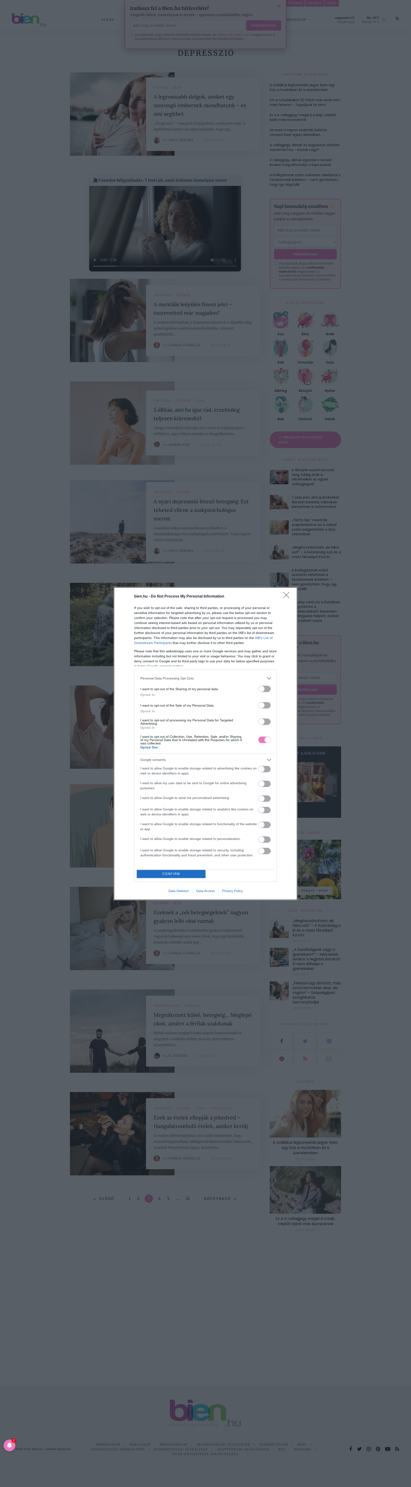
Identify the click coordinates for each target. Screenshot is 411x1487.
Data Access (205, 891)
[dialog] (205, 743)
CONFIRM (171, 874)
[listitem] (205, 678)
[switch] (264, 689)
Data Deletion (178, 891)
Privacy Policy (232, 891)
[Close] (287, 596)
